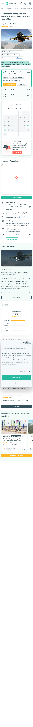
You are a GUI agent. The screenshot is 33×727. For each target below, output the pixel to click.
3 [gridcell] (4, 117)
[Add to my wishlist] (30, 30)
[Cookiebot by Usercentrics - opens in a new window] (23, 342)
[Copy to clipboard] (30, 207)
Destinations (8, 8)
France (16, 8)
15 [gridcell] (24, 121)
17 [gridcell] (5, 126)
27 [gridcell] (16, 130)
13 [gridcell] (16, 121)
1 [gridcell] (24, 113)
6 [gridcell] (16, 117)
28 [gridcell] (20, 130)
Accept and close (16, 377)
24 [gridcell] (5, 130)
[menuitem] (30, 3)
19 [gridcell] (12, 126)
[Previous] (5, 105)
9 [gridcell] (28, 117)
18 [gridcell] (9, 126)
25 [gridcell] (9, 130)
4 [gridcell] (8, 117)
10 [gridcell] (5, 121)
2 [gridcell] (28, 113)
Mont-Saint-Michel (25, 8)
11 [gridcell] (9, 121)
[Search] (21, 3)
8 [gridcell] (24, 117)
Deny (16, 383)
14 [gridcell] (20, 121)
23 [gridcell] (28, 126)
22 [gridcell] (24, 126)
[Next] (28, 105)
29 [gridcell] (24, 130)
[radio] (16, 78)
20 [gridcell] (16, 126)
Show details (24, 371)
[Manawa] (11, 3)
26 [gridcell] (12, 130)
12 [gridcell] (12, 121)
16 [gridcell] (28, 121)
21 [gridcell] (20, 126)
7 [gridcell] (20, 117)
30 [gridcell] (28, 130)
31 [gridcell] (5, 134)
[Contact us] (25, 3)
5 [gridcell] (12, 117)
